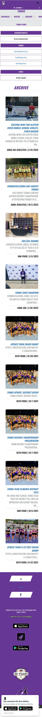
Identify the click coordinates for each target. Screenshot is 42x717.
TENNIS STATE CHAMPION (26, 292)
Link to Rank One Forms (21, 51)
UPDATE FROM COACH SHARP (24, 344)
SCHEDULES (5, 16)
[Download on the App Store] (11, 708)
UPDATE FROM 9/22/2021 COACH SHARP (22, 548)
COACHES (28, 16)
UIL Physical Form (21, 63)
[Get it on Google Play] (26, 708)
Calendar (19, 8)
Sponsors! (28, 617)
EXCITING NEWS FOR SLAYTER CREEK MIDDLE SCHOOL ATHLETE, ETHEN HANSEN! (22, 128)
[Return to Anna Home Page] (3, 3)
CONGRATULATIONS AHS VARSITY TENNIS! (22, 187)
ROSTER (17, 16)
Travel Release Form (21, 57)
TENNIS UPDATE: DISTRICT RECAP (22, 392)
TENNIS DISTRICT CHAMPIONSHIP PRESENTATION (22, 439)
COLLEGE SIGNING (29, 241)
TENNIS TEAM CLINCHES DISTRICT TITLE (22, 490)
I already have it (9, 713)
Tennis (21, 587)
